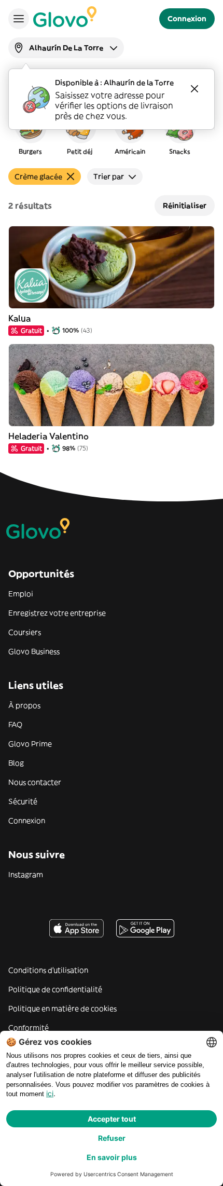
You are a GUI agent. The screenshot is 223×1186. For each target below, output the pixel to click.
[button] (30, 132)
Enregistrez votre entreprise (57, 613)
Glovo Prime (30, 743)
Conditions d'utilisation (48, 970)
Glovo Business (34, 651)
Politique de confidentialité (55, 989)
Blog (16, 763)
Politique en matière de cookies (62, 1008)
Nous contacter (34, 782)
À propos (24, 705)
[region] (111, 132)
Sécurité (22, 801)
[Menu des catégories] (18, 18)
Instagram (25, 874)
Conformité (28, 1027)
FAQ (15, 724)
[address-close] (194, 88)
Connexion (26, 820)
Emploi (20, 593)
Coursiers (24, 632)
